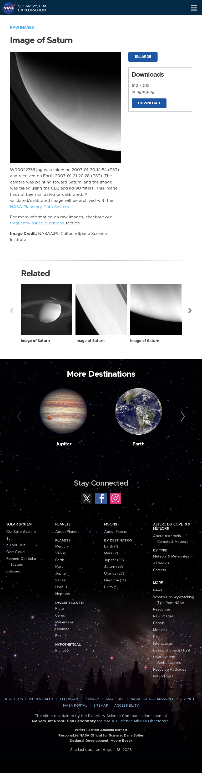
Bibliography (41, 699)
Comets (159, 570)
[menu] (194, 8)
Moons (110, 524)
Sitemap (100, 705)
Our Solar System (21, 532)
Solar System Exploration (29, 8)
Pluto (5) (111, 587)
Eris (58, 636)
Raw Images (22, 27)
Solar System (19, 524)
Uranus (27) (114, 573)
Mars (59, 567)
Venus (60, 553)
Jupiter (64, 444)
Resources (162, 609)
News (158, 590)
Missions (160, 630)
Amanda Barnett (113, 730)
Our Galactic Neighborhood (29, 20)
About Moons (115, 532)
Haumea (62, 629)
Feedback (69, 699)
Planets (62, 524)
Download (149, 103)
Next (190, 310)
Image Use (114, 699)
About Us (14, 699)
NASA (7, 8)
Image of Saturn (35, 341)
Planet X (62, 651)
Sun (9, 538)
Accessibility (126, 705)
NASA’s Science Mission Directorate (136, 721)
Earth (139, 444)
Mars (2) (111, 553)
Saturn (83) (113, 567)
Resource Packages (169, 669)
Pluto (59, 609)
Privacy (92, 699)
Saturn (60, 580)
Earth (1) (111, 546)
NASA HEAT (163, 676)
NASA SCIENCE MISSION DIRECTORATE (162, 699)
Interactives (163, 643)
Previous (12, 310)
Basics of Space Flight (171, 650)
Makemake (64, 622)
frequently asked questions (37, 223)
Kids (156, 637)
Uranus (61, 587)
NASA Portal (75, 705)
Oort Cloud (15, 552)
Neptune (62, 594)
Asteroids (161, 563)
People (159, 623)
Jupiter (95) (114, 560)
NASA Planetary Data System (39, 207)
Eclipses (13, 571)
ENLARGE (143, 57)
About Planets (67, 532)
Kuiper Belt (15, 545)
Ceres (60, 615)
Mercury (62, 546)
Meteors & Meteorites (171, 556)
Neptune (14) (115, 580)
